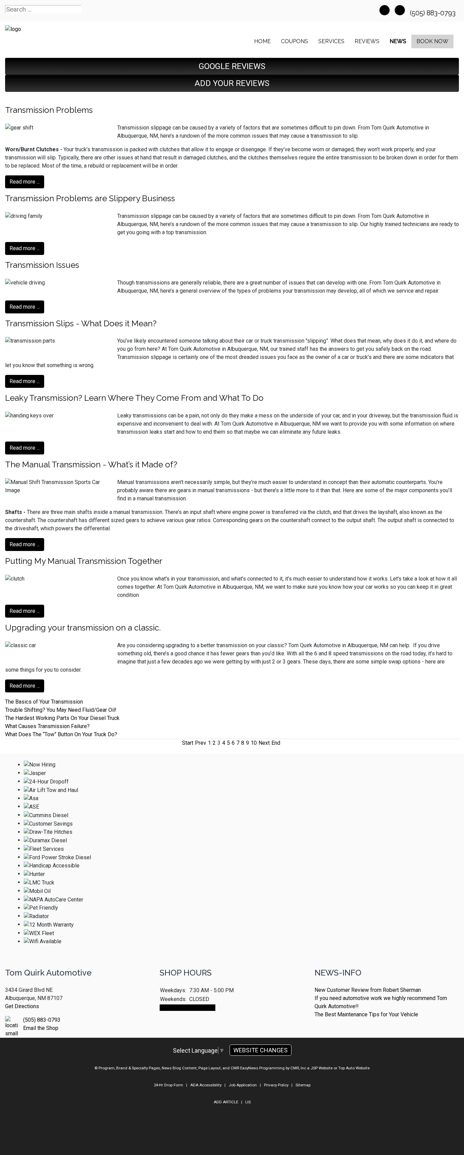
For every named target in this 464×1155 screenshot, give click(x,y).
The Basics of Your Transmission (44, 702)
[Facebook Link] (384, 10)
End (275, 743)
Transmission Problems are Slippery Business (90, 198)
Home (262, 41)
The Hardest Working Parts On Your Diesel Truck (62, 718)
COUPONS (294, 41)
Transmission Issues (42, 265)
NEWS (398, 41)
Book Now (432, 41)
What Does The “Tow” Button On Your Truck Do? (61, 734)
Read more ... (25, 181)
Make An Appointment (187, 1007)
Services (331, 41)
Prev (200, 743)
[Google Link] (400, 10)
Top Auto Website (354, 1068)
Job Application (243, 1085)
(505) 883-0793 (433, 13)
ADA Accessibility (205, 1085)
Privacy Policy (276, 1085)
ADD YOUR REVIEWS (232, 83)
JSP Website (321, 1068)
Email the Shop (40, 1028)
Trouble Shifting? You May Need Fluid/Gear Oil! (61, 710)
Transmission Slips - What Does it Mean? (81, 323)
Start (187, 743)
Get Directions (22, 1006)
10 (254, 743)
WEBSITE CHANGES (260, 1050)
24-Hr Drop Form (168, 1085)
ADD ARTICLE (226, 1102)
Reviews (367, 41)
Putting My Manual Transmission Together (83, 561)
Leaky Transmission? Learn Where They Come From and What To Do (134, 398)
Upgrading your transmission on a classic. (83, 628)
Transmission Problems (49, 110)
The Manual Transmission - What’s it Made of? (91, 464)
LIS (248, 1102)
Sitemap (303, 1085)
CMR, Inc (298, 1068)
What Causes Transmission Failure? (47, 726)
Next (264, 743)
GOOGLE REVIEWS (232, 66)
